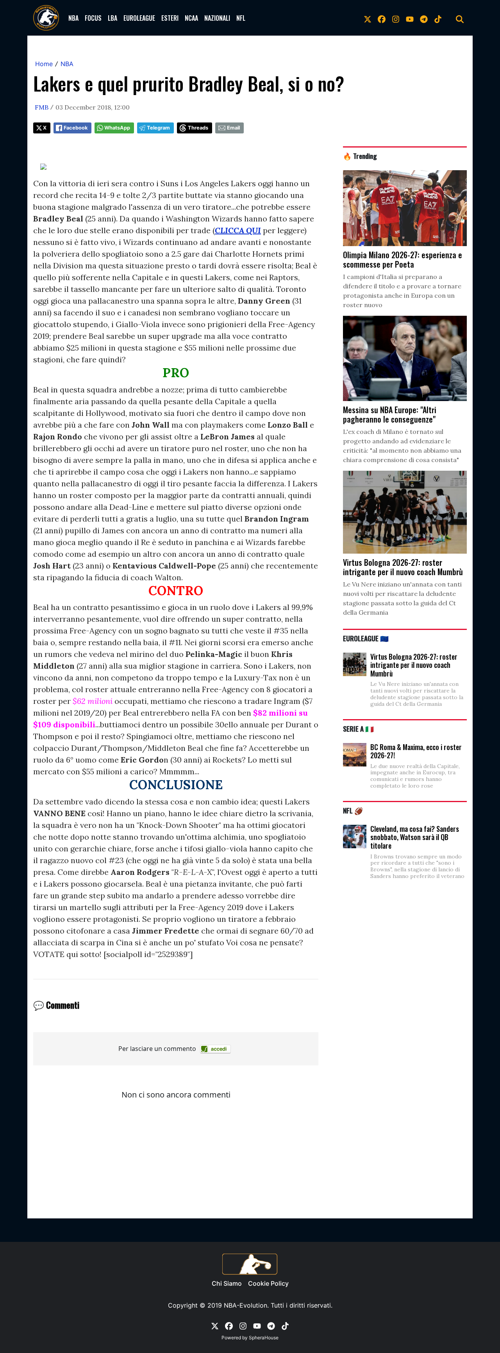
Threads (198, 128)
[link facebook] (382, 18)
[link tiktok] (438, 18)
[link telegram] (424, 18)
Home (44, 64)
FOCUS (93, 18)
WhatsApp (117, 128)
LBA (112, 18)
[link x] (368, 18)
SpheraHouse (264, 1337)
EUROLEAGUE (139, 18)
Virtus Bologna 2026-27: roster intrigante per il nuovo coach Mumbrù (413, 664)
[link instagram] (396, 18)
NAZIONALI (217, 18)
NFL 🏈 (353, 810)
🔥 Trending (360, 156)
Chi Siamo (227, 1283)
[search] (460, 18)
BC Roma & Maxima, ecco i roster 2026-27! (416, 751)
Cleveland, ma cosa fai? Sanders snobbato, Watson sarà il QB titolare (414, 837)
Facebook (76, 128)
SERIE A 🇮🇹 (358, 728)
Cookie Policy (268, 1283)
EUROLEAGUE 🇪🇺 (366, 638)
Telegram (158, 128)
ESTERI (170, 18)
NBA (73, 18)
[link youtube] (410, 18)
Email (233, 128)
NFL (240, 18)
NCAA (191, 18)
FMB (41, 107)
